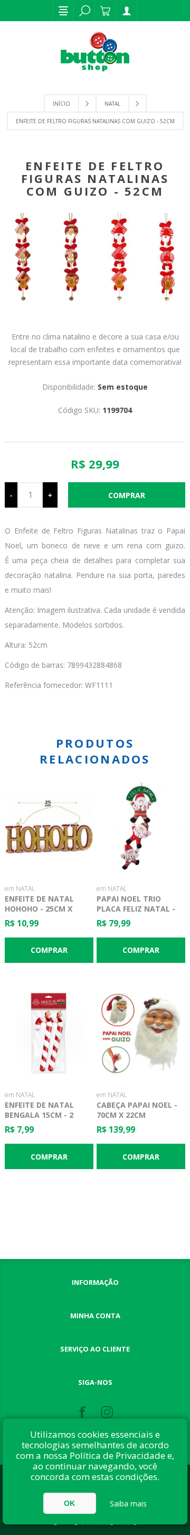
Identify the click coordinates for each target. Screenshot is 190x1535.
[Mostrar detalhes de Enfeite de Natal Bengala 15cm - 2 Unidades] (49, 1033)
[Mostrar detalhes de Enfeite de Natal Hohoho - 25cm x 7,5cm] (49, 827)
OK (69, 1503)
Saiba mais (128, 1504)
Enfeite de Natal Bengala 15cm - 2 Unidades (39, 1115)
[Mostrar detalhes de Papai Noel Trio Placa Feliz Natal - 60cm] (141, 827)
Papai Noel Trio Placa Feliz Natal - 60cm (136, 909)
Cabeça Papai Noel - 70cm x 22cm (137, 1110)
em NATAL (20, 888)
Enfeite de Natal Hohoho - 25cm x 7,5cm (39, 909)
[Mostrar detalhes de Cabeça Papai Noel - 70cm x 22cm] (141, 1033)
